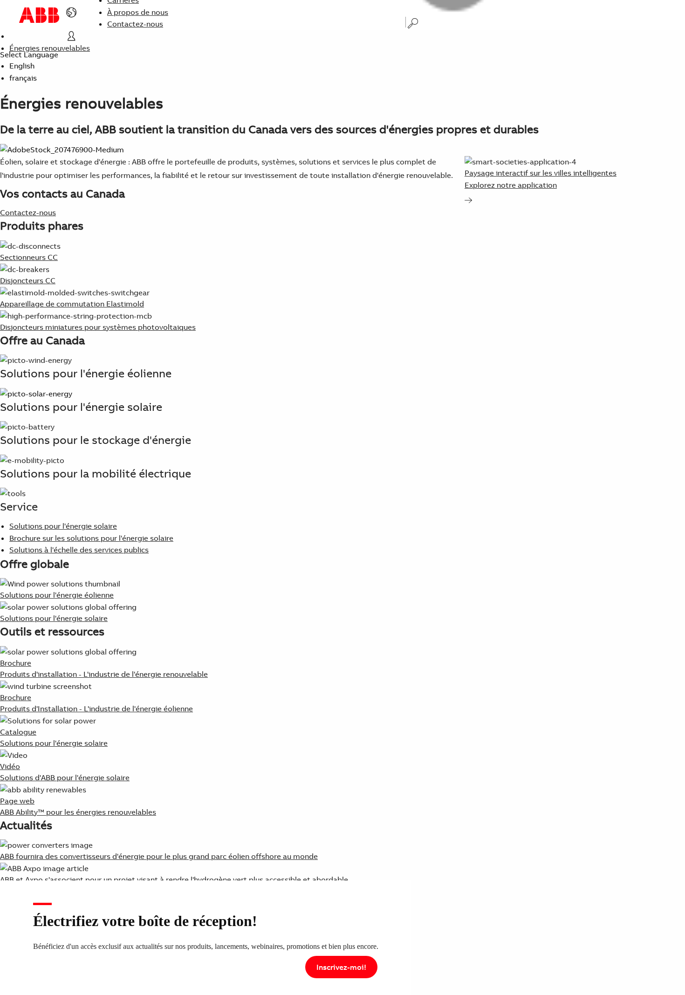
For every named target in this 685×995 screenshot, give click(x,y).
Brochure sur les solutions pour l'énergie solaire (91, 538)
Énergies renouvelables (49, 48)
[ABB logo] (39, 15)
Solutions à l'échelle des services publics (79, 549)
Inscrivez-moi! (341, 967)
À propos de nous (137, 12)
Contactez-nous (135, 23)
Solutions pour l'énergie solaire (63, 526)
